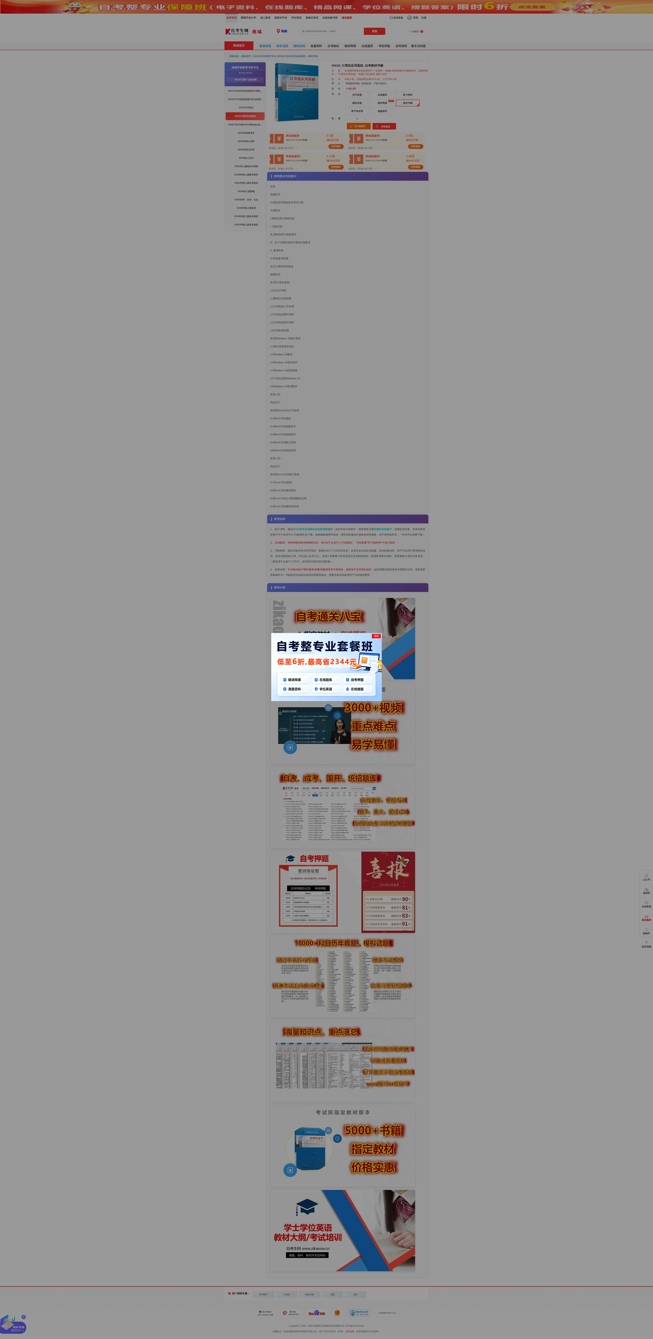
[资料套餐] (326, 700)
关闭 (376, 636)
